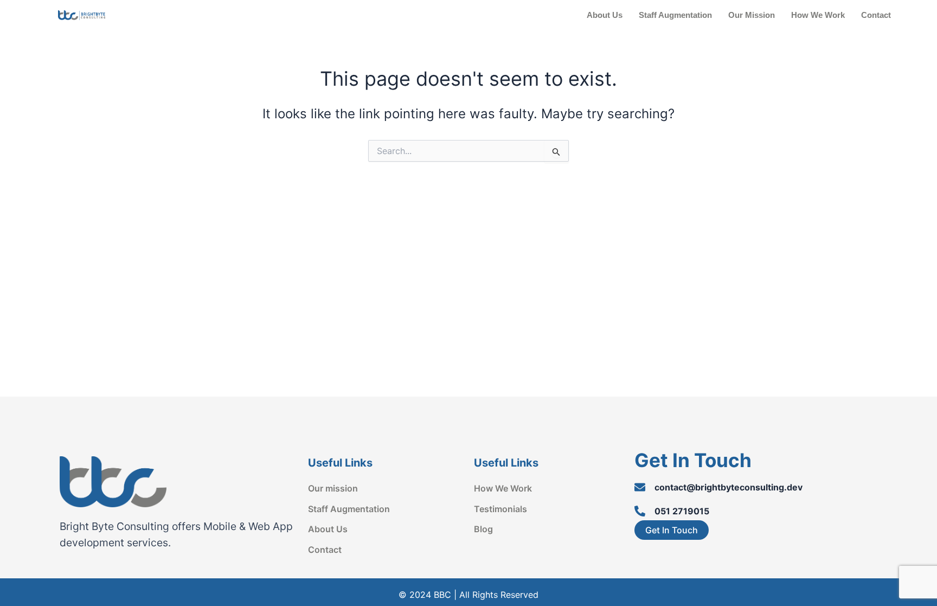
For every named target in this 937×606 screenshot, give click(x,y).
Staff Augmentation (675, 15)
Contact (876, 15)
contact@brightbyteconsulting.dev (728, 487)
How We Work (818, 15)
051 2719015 (681, 511)
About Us (604, 15)
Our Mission (751, 15)
